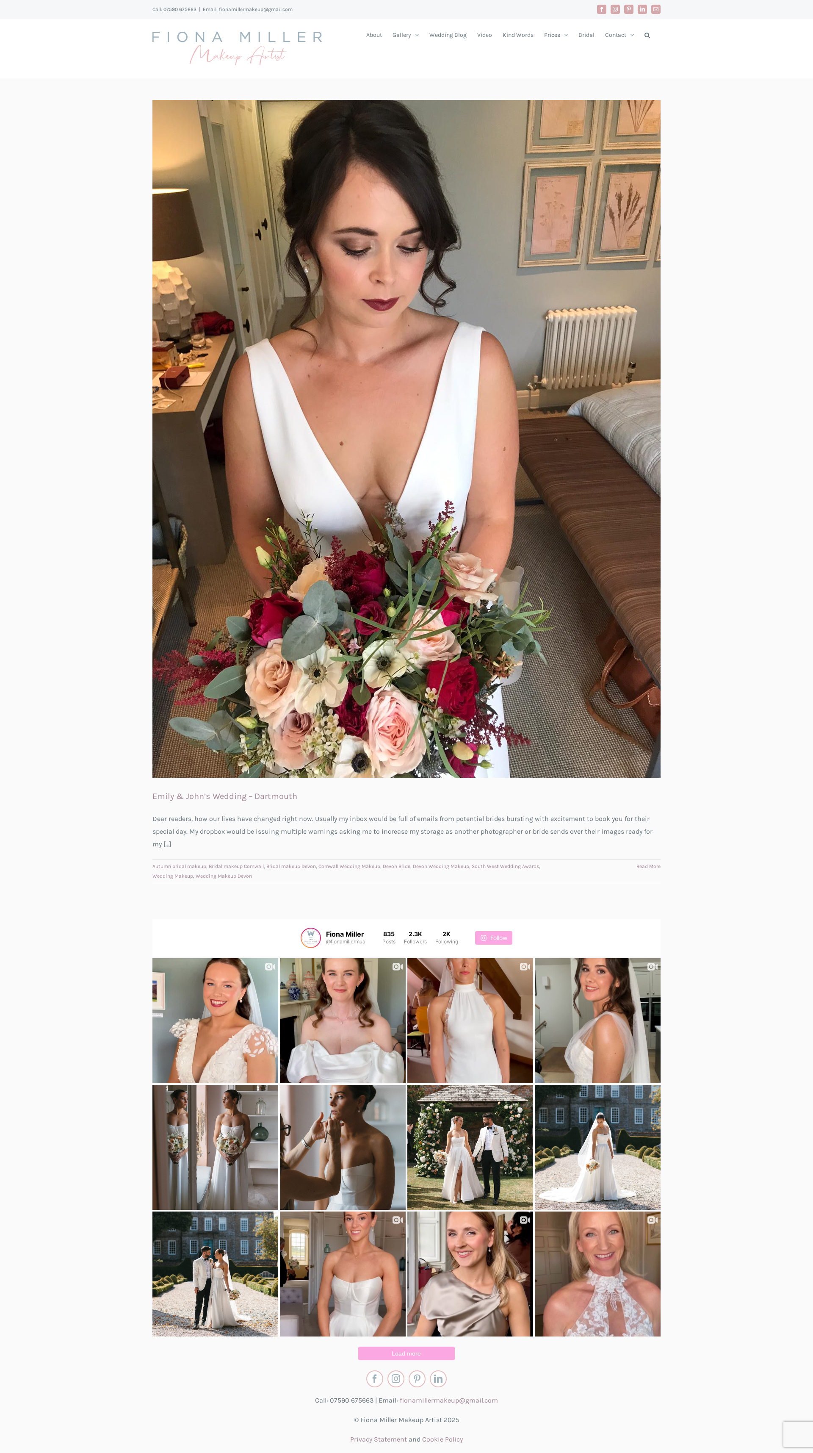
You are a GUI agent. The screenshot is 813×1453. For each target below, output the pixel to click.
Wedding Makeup (172, 876)
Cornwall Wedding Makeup (349, 866)
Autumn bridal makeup (179, 866)
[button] (647, 35)
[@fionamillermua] (310, 937)
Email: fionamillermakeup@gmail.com (248, 9)
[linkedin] (438, 1378)
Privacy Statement (378, 1439)
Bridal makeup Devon (291, 866)
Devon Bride (396, 866)
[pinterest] (417, 1378)
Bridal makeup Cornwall (236, 866)
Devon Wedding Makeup (441, 866)
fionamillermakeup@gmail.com (449, 1400)
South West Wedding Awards (505, 866)
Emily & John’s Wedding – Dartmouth (224, 796)
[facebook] (374, 1378)
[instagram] (395, 1378)
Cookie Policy (442, 1439)
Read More (648, 866)
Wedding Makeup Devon (224, 876)
